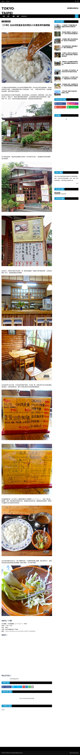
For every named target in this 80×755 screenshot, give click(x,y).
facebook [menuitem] (24, 16)
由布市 (6, 21)
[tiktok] (60, 110)
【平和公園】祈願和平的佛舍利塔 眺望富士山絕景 (70, 91)
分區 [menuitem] (8, 16)
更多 (77, 183)
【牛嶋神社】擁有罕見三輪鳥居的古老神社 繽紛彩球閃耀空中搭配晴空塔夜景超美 (70, 54)
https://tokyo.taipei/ (74, 753)
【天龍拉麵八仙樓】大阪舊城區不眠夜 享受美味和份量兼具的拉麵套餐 (70, 84)
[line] (72, 107)
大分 (3, 21)
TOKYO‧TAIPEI (6, 753)
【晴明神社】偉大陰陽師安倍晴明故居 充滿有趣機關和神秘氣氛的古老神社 (70, 63)
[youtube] (60, 107)
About (3, 1)
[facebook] (75, 1)
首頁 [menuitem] (4, 16)
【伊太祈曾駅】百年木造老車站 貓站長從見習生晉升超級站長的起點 (70, 70)
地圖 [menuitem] (13, 16)
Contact (7, 1)
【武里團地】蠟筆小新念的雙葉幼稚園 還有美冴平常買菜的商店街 (70, 39)
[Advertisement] (66, 130)
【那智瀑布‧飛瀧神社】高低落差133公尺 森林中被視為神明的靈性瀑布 (70, 32)
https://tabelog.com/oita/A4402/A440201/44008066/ (20, 631)
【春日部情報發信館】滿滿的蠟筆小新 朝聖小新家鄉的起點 (70, 46)
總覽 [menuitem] (18, 16)
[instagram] (77, 1)
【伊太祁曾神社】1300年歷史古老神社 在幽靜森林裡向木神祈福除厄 (70, 77)
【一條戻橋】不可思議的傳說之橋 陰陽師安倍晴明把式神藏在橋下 (70, 25)
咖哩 (9, 21)
